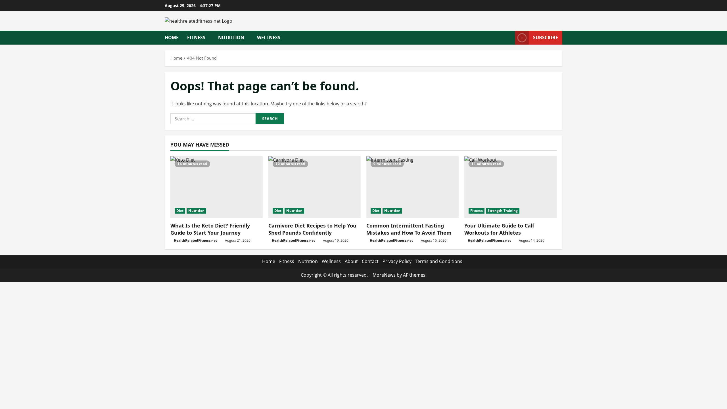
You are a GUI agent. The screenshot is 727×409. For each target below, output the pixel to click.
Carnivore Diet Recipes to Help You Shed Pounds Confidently (312, 229)
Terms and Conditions (438, 261)
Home (172, 37)
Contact (370, 261)
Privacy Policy (397, 261)
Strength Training (503, 210)
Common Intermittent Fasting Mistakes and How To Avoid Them (409, 229)
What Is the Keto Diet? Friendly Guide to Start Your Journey (210, 229)
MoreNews (384, 275)
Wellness (268, 37)
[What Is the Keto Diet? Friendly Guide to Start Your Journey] (216, 187)
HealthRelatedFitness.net (195, 240)
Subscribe (545, 37)
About (351, 261)
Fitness (196, 37)
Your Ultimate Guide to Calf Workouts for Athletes (499, 229)
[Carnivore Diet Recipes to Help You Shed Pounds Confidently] (314, 187)
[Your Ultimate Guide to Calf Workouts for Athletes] (510, 187)
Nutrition (231, 37)
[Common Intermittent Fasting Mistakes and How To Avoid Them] (412, 187)
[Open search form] (509, 37)
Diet (179, 210)
